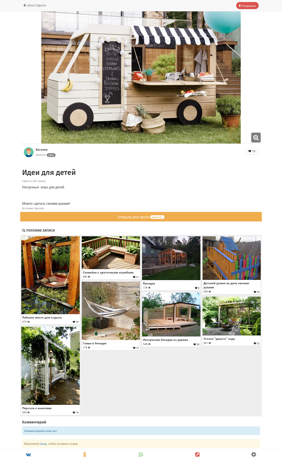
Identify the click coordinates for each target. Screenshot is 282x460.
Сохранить (248, 6)
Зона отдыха (36, 5)
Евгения (41, 149)
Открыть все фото (140, 216)
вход (43, 443)
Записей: (45, 154)
